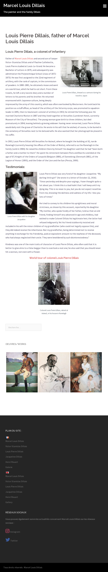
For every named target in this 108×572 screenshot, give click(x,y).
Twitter (14, 540)
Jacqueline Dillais (13, 456)
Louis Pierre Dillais (14, 451)
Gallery (8, 502)
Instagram (14, 531)
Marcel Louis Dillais (24, 5)
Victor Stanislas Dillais (16, 446)
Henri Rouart (11, 462)
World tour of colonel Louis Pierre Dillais (54, 257)
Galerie (8, 467)
